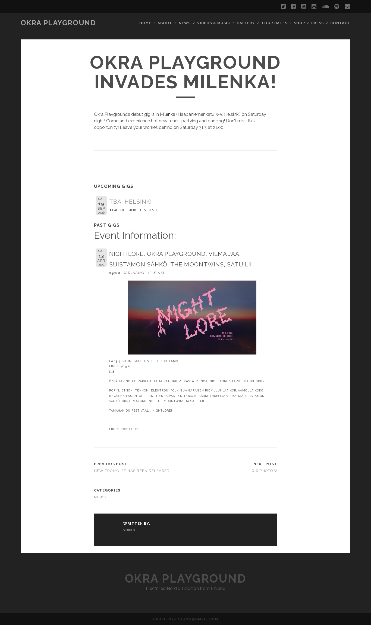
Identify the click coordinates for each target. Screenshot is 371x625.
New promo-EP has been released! (132, 471)
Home (145, 23)
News (185, 23)
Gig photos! (264, 471)
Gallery (246, 23)
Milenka (167, 114)
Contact (340, 23)
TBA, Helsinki (130, 201)
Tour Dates (274, 23)
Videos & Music (213, 23)
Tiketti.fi (129, 429)
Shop (299, 23)
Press (317, 23)
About (165, 23)
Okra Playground (58, 23)
